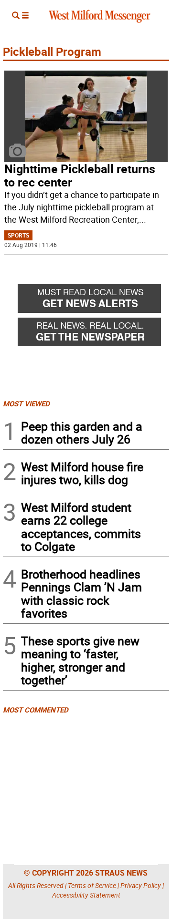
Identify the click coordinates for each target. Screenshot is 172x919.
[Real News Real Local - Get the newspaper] (93, 334)
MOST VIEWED (26, 403)
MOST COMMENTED (35, 709)
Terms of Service (92, 885)
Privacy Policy (140, 885)
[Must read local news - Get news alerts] (93, 301)
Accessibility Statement (86, 894)
